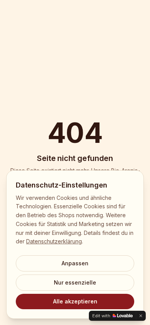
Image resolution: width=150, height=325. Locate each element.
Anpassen (75, 263)
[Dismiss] (140, 315)
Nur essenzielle (75, 282)
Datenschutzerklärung (54, 241)
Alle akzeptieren (75, 301)
